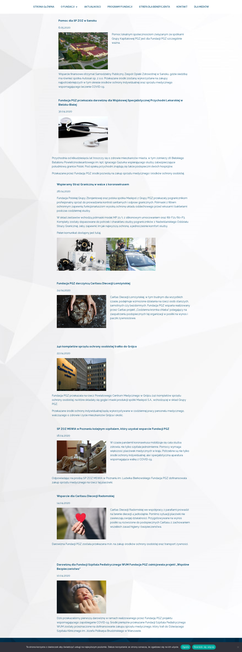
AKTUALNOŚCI (92, 6)
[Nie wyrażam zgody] (238, 647)
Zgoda (185, 647)
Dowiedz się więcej (204, 647)
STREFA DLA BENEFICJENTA (154, 6)
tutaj (97, 232)
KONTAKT (182, 6)
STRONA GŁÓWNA (43, 6)
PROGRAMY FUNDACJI (120, 6)
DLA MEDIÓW (201, 6)
